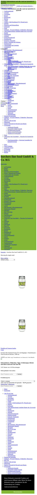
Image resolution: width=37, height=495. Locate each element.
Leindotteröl (11, 80)
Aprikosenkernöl (12, 54)
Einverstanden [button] (18, 492)
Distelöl (10, 63)
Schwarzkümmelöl (13, 103)
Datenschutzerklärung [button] (11, 486)
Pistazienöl (7, 73)
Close (2, 350)
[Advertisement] (18, 28)
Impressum (11, 384)
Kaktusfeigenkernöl (13, 72)
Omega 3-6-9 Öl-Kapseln (14, 62)
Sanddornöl (7, 82)
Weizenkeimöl (11, 114)
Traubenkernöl (11, 111)
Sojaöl (6, 89)
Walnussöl (7, 95)
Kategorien (4, 164)
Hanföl (9, 68)
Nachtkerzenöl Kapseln (14, 130)
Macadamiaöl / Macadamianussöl (13, 50)
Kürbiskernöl (11, 77)
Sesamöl (10, 106)
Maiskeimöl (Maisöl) (13, 85)
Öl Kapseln (7, 59)
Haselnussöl (11, 69)
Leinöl (9, 82)
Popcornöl (7, 76)
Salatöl (9, 102)
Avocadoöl (11, 57)
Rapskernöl (7, 78)
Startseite (3, 252)
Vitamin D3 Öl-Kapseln (14, 133)
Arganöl (10, 55)
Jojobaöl (10, 71)
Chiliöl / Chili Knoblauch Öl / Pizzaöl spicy (19, 61)
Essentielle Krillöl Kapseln (15, 129)
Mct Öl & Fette (12, 88)
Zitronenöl (7, 98)
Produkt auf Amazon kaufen (8, 348)
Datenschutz (4, 384)
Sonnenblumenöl (12, 109)
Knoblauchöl (11, 78)
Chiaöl (9, 60)
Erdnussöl (10, 64)
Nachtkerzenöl (11, 91)
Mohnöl (10, 89)
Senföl (6, 85)
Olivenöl (10, 92)
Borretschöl (11, 58)
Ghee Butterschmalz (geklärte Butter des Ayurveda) (22, 66)
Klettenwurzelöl (12, 74)
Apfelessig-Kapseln (13, 127)
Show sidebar (4, 258)
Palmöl (6, 72)
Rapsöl (6, 79)
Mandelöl (6, 53)
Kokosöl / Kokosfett (13, 75)
